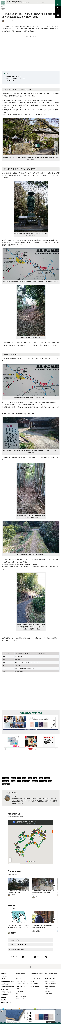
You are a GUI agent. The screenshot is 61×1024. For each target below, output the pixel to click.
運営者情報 (3, 1000)
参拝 (19, 778)
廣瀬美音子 (13, 932)
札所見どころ (27, 781)
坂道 (36, 778)
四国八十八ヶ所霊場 (16, 1)
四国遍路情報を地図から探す (7, 981)
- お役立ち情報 (48, 976)
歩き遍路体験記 (48, 993)
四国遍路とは (18, 978)
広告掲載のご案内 (5, 984)
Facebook (27, 956)
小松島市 (48, 778)
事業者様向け (4, 997)
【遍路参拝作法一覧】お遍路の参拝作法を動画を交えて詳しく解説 (43, 926)
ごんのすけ (8, 21)
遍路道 (46, 988)
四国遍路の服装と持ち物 (21, 996)
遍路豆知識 (47, 991)
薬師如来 (35, 781)
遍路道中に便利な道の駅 (50, 983)
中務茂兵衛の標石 (34, 983)
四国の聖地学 (33, 981)
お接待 (13, 778)
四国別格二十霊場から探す (18, 949)
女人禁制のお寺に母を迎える (13, 76)
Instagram (50, 956)
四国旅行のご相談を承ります (7, 992)
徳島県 (13, 781)
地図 (30, 778)
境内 (41, 778)
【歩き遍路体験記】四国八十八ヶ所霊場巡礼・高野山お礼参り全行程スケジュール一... (18, 927)
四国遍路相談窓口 (5, 994)
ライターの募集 (4, 989)
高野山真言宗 (7, 784)
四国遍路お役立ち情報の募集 (7, 986)
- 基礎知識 (18, 976)
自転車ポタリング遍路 (35, 978)
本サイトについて (5, 976)
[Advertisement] (31, 50)
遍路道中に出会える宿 (50, 978)
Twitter (39, 956)
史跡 (25, 778)
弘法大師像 (6, 781)
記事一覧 (3, 978)
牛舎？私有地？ (10, 80)
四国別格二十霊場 (21, 986)
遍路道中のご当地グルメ (50, 981)
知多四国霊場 (20, 991)
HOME (8, 1)
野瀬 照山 (38, 930)
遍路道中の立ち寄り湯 (50, 986)
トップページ (4, 973)
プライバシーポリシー (6, 1002)
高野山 (18, 988)
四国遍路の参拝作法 (20, 999)
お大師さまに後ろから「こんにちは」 (16, 78)
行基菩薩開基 (43, 781)
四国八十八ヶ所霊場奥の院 (22, 983)
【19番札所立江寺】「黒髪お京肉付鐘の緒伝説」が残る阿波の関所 (18, 891)
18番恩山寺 (6, 778)
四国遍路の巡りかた (20, 993)
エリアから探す (15, 940)
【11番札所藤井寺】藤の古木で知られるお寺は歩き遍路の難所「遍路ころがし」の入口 (43, 892)
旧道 (19, 781)
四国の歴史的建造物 (34, 986)
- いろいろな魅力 (34, 976)
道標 (51, 781)
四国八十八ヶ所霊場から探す (18, 945)
